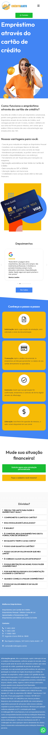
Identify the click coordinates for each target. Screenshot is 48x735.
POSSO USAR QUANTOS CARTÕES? (19, 546)
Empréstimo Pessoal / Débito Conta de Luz (18, 612)
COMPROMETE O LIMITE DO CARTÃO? (20, 517)
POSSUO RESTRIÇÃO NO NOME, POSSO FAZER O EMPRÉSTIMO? (23, 565)
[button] (38, 6)
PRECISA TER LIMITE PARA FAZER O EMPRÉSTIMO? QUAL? (18, 511)
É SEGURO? (9, 528)
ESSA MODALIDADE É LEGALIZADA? (19, 523)
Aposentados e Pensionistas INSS (15, 615)
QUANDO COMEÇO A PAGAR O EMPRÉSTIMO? (24, 579)
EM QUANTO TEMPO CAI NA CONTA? (20, 541)
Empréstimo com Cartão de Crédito (16, 610)
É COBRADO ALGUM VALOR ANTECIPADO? (22, 559)
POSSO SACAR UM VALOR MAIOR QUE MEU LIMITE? (21, 553)
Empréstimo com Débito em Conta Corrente (19, 618)
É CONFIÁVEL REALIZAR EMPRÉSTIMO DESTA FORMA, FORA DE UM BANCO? (22, 535)
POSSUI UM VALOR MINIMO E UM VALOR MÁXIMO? (20, 585)
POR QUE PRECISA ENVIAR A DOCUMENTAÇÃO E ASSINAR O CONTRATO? (23, 572)
